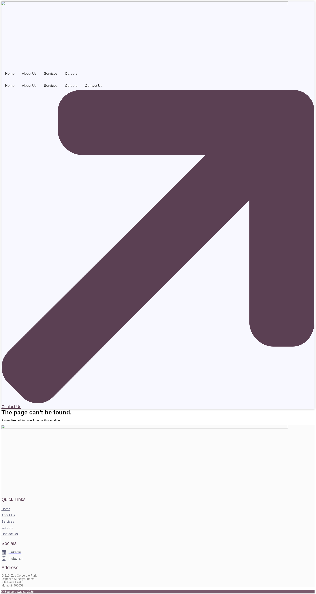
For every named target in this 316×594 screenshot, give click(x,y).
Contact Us (93, 85)
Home (10, 73)
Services (51, 85)
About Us (29, 73)
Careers (71, 73)
